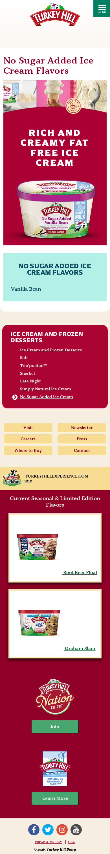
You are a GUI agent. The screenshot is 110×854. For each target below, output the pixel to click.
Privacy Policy (48, 842)
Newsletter (82, 427)
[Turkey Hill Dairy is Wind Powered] (55, 769)
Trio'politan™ (33, 365)
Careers (28, 438)
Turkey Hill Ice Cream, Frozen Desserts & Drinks (55, 14)
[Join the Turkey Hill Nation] (55, 713)
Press (82, 438)
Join (55, 726)
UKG (71, 842)
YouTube (76, 829)
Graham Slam (79, 648)
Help (28, 481)
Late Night (30, 381)
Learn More (55, 798)
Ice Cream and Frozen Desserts (47, 336)
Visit (28, 427)
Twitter (47, 829)
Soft (24, 357)
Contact (82, 450)
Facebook (33, 829)
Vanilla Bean (26, 289)
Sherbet (27, 373)
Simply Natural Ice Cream (45, 388)
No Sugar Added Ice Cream (46, 396)
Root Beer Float (79, 572)
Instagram (62, 829)
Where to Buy (28, 450)
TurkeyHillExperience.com (57, 476)
